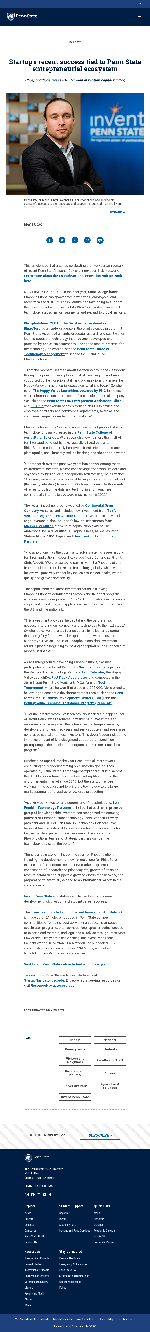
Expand (116, 212)
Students (110, 1049)
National (110, 1040)
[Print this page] (100, 240)
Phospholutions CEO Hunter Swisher (53, 323)
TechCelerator (92, 672)
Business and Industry (75, 1073)
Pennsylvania (75, 1049)
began (87, 323)
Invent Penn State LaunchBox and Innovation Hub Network (77, 912)
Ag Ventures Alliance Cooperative (66, 516)
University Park (75, 1086)
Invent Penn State (38, 896)
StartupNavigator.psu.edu (44, 980)
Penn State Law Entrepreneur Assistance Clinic (84, 401)
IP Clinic (37, 406)
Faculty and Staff (110, 1060)
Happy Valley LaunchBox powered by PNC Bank (77, 391)
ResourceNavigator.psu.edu (52, 985)
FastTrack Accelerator (69, 677)
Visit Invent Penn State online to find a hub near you (65, 964)
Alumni (110, 1073)
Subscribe (98, 1135)
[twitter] (62, 240)
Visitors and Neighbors (75, 1060)
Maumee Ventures (38, 526)
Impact (75, 42)
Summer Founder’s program (101, 667)
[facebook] (49, 240)
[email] (87, 240)
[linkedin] (75, 240)
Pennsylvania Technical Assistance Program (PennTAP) (68, 703)
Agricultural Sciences (110, 1085)
